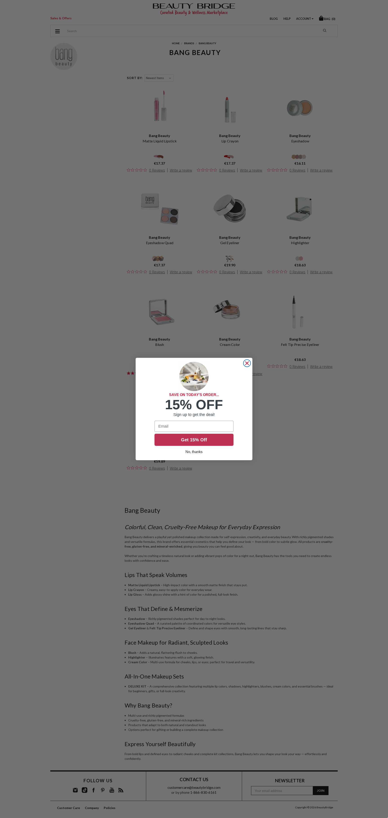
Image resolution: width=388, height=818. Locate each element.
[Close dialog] (247, 363)
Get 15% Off (194, 439)
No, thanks (194, 452)
